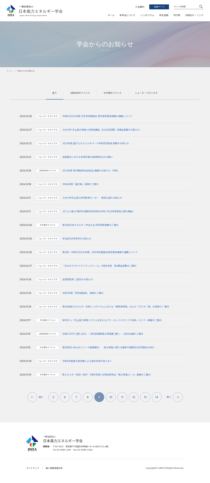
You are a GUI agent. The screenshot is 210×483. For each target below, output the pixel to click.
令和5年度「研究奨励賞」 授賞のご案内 (82, 293)
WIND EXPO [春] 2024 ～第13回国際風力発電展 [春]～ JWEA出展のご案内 (102, 333)
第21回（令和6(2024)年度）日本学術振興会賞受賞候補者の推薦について (100, 252)
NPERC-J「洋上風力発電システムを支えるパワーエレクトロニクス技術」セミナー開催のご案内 (112, 320)
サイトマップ (32, 468)
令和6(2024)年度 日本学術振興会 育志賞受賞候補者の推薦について (97, 116)
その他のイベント (112, 92)
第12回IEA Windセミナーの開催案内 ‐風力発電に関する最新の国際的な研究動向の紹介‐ (109, 347)
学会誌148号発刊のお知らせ (76, 238)
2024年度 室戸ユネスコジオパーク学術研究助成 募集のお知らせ (95, 143)
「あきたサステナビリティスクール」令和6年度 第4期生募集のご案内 (99, 265)
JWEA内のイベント (80, 92)
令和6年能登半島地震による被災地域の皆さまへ (87, 361)
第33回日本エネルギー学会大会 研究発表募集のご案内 (90, 225)
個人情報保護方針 (54, 468)
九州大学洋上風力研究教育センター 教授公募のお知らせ (92, 197)
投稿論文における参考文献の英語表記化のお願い (87, 157)
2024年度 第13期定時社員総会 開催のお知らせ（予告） (91, 170)
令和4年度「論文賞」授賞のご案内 (80, 184)
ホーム (9, 71)
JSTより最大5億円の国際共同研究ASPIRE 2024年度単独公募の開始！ (98, 211)
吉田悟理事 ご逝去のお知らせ (77, 279)
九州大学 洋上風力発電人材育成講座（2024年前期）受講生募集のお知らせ (101, 129)
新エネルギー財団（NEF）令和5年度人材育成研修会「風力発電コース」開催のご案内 (106, 374)
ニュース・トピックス (146, 92)
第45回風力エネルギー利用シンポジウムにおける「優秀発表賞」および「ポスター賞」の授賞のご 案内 (115, 306)
